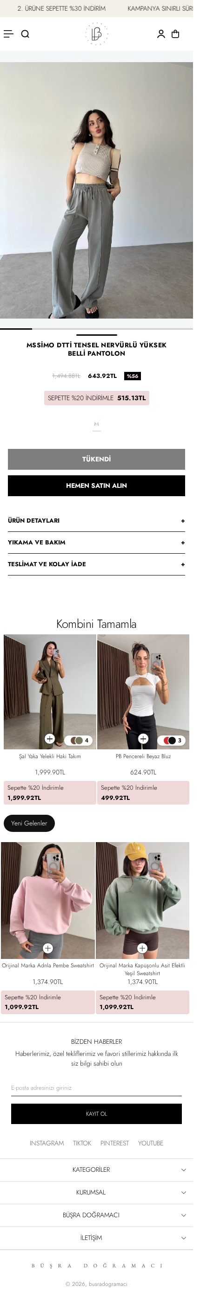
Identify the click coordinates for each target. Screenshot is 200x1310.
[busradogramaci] (96, 33)
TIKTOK (82, 1143)
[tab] (29, 823)
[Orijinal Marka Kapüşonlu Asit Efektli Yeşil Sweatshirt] (143, 900)
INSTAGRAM (47, 1143)
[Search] (25, 33)
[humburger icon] (9, 33)
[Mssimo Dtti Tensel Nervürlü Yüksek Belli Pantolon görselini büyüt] (96, 190)
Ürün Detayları (96, 520)
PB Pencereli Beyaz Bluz (143, 756)
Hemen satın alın (96, 485)
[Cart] (175, 34)
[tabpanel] (95, 929)
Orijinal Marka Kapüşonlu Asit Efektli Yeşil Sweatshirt (142, 969)
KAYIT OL (96, 1114)
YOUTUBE (150, 1143)
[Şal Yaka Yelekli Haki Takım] (50, 691)
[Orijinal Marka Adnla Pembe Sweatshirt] (48, 900)
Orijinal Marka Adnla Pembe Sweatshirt (48, 965)
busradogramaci (108, 1284)
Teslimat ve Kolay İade (96, 564)
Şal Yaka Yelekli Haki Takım (50, 756)
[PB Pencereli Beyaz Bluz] (143, 691)
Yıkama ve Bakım (96, 542)
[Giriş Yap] (161, 34)
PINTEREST (114, 1143)
